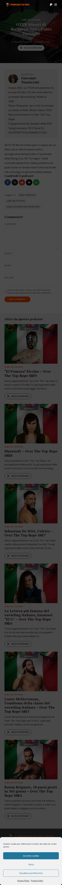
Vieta (31, 864)
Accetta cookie (31, 855)
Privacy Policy (23, 880)
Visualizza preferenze (31, 873)
